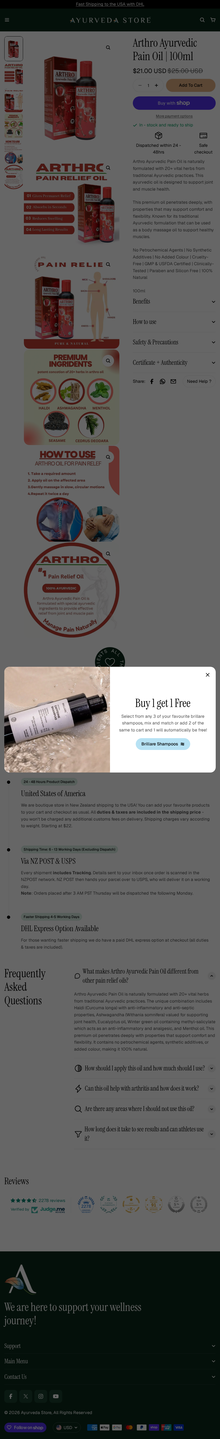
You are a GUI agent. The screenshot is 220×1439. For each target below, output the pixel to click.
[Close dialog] (207, 674)
